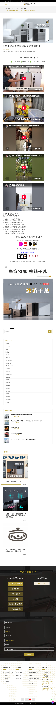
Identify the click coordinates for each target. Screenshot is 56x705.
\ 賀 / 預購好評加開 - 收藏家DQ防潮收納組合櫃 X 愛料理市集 (15, 550)
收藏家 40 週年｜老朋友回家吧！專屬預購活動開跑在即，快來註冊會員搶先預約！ (15, 515)
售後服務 (16, 599)
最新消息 (16, 8)
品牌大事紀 (6, 678)
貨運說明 (31, 683)
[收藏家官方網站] (29, 4)
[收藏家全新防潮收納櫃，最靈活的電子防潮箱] (28, 30)
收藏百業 (17, 422)
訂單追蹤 (18, 678)
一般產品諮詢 (42, 583)
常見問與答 (19, 672)
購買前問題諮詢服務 (15, 584)
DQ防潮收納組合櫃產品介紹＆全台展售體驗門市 (21, 414)
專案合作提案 (16, 594)
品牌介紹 (5, 675)
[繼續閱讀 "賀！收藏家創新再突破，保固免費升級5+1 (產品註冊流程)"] (7, 440)
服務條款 (31, 675)
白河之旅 (17, 428)
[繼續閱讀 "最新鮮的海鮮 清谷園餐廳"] (7, 434)
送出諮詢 (29, 654)
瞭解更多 (24, 484)
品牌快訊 (23, 8)
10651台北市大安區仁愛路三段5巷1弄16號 (47, 682)
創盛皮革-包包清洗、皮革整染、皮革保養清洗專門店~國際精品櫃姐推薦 (26, 420)
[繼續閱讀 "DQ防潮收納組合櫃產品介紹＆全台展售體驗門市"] (7, 416)
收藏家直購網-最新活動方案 (13, 481)
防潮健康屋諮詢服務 (15, 604)
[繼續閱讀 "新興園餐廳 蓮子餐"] (7, 428)
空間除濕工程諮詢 (16, 609)
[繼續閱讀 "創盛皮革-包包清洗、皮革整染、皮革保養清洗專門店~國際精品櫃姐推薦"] (7, 422)
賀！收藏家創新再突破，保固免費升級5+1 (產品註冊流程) (23, 439)
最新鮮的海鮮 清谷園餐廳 (16, 433)
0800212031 (45, 678)
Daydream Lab (37, 703)
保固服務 (18, 675)
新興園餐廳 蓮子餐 (15, 427)
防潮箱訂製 (15, 589)
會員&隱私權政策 (33, 672)
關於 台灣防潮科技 (8, 672)
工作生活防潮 (7, 8)
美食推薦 (17, 434)
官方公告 (17, 440)
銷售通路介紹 (6, 682)
